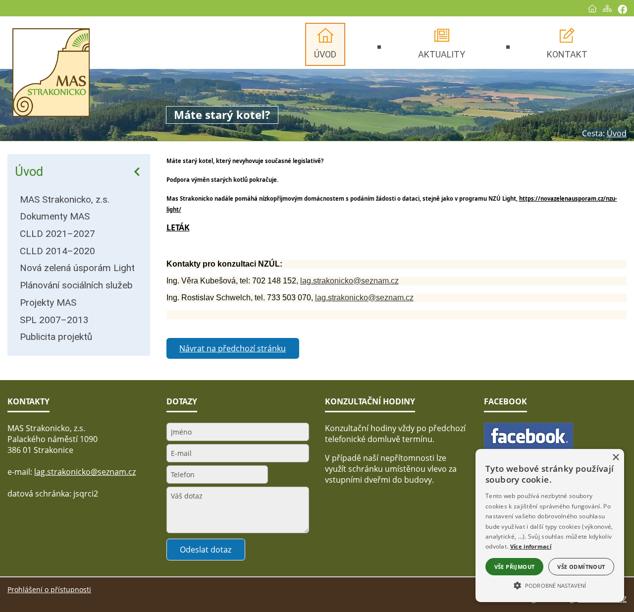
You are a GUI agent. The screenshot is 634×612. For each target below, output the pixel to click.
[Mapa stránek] (607, 8)
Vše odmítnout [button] (581, 566)
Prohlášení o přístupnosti (49, 589)
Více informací (530, 546)
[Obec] (51, 72)
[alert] (550, 525)
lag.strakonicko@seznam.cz (349, 281)
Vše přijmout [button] (514, 566)
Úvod (29, 171)
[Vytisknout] (622, 9)
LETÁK (178, 227)
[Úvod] (592, 8)
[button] (549, 584)
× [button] (615, 457)
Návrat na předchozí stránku (232, 348)
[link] (189, 198)
